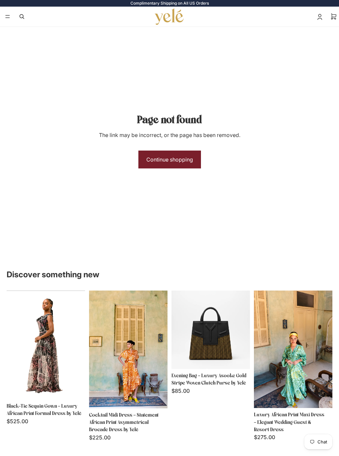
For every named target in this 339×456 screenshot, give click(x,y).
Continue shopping (169, 159)
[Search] (22, 16)
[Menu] (7, 16)
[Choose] (75, 389)
